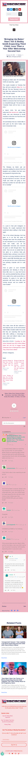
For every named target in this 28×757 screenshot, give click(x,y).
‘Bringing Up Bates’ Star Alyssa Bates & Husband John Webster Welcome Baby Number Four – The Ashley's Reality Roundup (16, 438)
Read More (4, 657)
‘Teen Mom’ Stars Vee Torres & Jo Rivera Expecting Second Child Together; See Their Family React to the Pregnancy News (13, 681)
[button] (14, 30)
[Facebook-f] (9, 753)
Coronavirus (8, 395)
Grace (16, 558)
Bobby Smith (12, 393)
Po (15, 576)
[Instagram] (14, 9)
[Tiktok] (17, 9)
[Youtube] (20, 9)
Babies (10, 56)
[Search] (20, 14)
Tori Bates (17, 396)
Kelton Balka (21, 395)
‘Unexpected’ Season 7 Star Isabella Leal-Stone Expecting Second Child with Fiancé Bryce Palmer (13, 643)
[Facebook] (8, 9)
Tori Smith (22, 396)
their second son (13, 112)
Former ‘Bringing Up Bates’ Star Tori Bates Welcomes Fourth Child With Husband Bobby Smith (8, 378)
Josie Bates (14, 395)
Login (24, 417)
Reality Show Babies (9, 396)
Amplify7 (11, 751)
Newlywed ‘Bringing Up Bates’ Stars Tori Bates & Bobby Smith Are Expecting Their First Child (8, 363)
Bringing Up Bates (16, 56)
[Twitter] (11, 9)
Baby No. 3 (20, 87)
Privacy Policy (7, 724)
